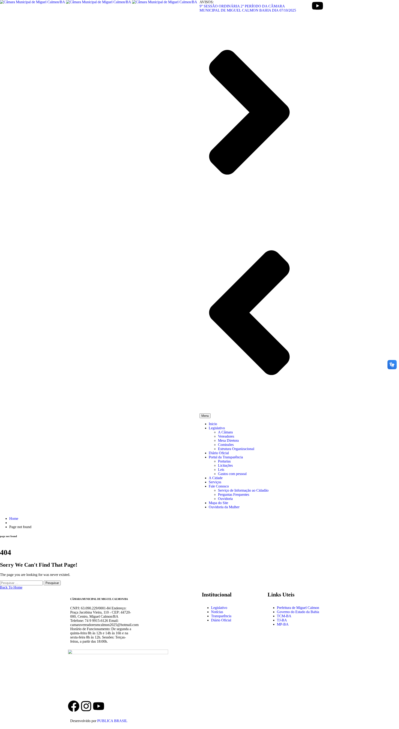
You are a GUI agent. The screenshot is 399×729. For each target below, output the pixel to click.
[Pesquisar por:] (22, 583)
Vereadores (226, 436)
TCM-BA (284, 616)
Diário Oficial (219, 453)
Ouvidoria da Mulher (224, 507)
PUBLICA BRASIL (112, 721)
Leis (221, 470)
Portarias (224, 461)
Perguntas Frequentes (233, 494)
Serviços (215, 482)
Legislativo (217, 428)
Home (13, 518)
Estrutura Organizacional (236, 449)
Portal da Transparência (226, 457)
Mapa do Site (218, 503)
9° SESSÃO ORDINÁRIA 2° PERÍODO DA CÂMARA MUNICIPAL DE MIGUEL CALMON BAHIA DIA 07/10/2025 (248, 8)
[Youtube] (317, 6)
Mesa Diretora (228, 440)
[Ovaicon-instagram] (305, 6)
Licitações (225, 465)
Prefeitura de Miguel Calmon (298, 608)
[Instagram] (86, 706)
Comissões (226, 445)
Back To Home (11, 587)
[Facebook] (73, 706)
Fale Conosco (219, 486)
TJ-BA (282, 620)
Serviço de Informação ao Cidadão (243, 490)
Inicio (213, 424)
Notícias (217, 612)
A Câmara (225, 432)
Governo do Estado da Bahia (298, 612)
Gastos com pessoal (232, 474)
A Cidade (216, 478)
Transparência (221, 616)
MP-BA (283, 624)
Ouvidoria (225, 499)
